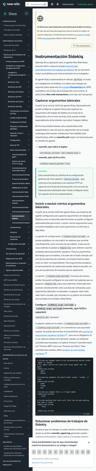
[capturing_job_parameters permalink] (82, 100)
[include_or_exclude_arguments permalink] (51, 207)
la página (72, 87)
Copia (87, 414)
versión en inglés (83, 35)
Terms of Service (45, 462)
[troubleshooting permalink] (48, 424)
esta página (47, 38)
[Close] (88, 442)
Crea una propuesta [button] (83, 46)
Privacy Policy (35, 462)
